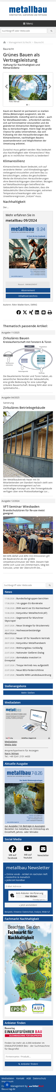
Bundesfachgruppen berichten (27, 598)
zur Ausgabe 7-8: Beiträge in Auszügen (25, 826)
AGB (28, 1078)
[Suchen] (51, 30)
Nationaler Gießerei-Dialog (24, 652)
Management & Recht (20, 42)
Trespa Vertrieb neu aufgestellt (27, 665)
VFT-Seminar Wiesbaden (21, 506)
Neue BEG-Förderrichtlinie (24, 670)
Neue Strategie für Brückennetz (27, 625)
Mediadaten (11, 741)
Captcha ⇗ (40, 900)
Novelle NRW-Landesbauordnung (28, 674)
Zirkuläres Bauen (16, 338)
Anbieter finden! (29, 1063)
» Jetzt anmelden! (28, 905)
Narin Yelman (12, 753)
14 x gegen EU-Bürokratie (24, 603)
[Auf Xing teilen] (31, 314)
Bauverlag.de (8, 1088)
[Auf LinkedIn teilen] (37, 314)
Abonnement (28, 290)
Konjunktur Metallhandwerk (25, 642)
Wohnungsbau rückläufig (23, 647)
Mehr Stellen (28, 692)
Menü (29, 23)
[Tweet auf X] (25, 314)
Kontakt (20, 1078)
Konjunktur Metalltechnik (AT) (26, 612)
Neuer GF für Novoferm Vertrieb (27, 638)
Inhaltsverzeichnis (28, 295)
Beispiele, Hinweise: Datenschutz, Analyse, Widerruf (27, 912)
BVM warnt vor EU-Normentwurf (27, 608)
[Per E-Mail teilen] (43, 312)
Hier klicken (31, 896)
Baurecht (39, 42)
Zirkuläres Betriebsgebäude (24, 407)
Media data (10, 744)
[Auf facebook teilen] (19, 314)
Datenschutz (39, 1078)
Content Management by (15, 1086)
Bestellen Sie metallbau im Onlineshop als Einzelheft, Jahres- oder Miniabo (27, 830)
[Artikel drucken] (50, 312)
